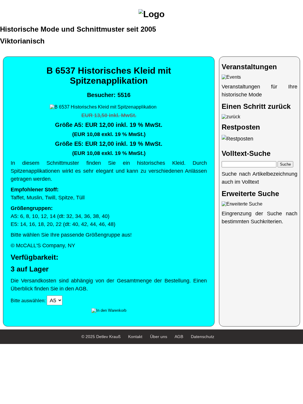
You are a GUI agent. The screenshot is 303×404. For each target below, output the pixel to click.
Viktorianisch (22, 41)
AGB (179, 336)
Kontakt (135, 336)
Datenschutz (202, 336)
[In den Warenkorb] (108, 310)
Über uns (158, 336)
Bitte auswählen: (28, 300)
